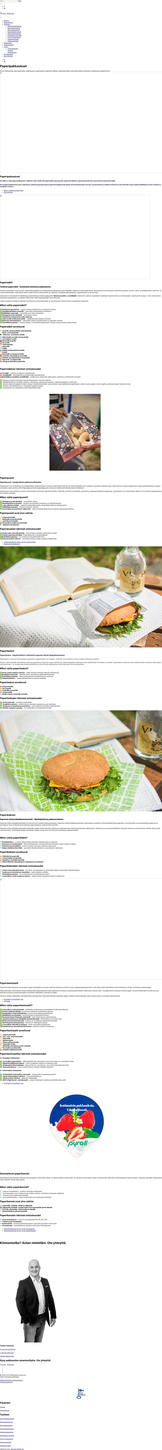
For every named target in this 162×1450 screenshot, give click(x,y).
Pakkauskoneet (5, 1446)
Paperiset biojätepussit (12, 544)
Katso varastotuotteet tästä (13, 190)
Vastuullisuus (4, 1410)
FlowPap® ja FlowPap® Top (13, 999)
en (4, 8)
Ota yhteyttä (8, 192)
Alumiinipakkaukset (7, 1429)
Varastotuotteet (5, 1442)
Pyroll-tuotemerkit (6, 1439)
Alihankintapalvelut (6, 1432)
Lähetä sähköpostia (7, 1356)
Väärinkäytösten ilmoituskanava (11, 1380)
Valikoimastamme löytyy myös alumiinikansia (20, 1231)
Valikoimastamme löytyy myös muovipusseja (20, 542)
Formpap (7, 1001)
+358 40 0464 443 (7, 1353)
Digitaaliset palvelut (7, 1436)
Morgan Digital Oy (17, 1449)
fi (4, 6)
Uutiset (2, 1407)
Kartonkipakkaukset (7, 1419)
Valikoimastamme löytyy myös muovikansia (19, 1229)
